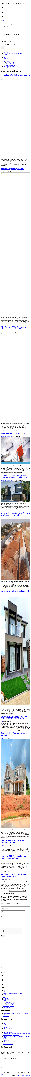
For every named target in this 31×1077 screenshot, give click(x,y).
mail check (5, 1041)
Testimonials (6, 58)
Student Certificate (10, 65)
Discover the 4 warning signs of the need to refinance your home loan (15, 514)
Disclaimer (5, 1027)
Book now (5, 1026)
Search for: (5, 890)
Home (4, 51)
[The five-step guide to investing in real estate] (15, 650)
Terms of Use (6, 1031)
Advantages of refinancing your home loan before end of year (14, 875)
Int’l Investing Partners (8, 66)
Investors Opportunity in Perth (12, 169)
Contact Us (6, 60)
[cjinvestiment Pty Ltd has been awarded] (15, 117)
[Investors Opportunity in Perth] (15, 244)
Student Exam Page (10, 63)
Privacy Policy (6, 1029)
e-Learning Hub (10, 62)
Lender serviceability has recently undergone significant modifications (14, 476)
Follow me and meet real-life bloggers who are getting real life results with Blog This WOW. (16, 1034)
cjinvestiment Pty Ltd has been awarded (15, 75)
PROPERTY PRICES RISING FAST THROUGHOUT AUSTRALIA (14, 717)
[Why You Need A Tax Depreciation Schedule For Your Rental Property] (15, 377)
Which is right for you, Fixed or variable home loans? (12, 841)
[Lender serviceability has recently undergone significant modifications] (15, 491)
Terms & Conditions (8, 1028)
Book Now (6, 54)
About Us (5, 52)
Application (6, 1042)
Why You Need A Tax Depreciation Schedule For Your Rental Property (14, 328)
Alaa (2, 1074)
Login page (6, 1038)
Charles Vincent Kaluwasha (7, 332)
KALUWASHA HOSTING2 (23, 1075)
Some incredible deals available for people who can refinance (14, 857)
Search (24, 890)
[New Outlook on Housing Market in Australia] (15, 783)
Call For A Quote (4, 18)
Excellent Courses (7, 67)
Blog (4, 56)
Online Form (6, 1040)
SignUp (18, 903)
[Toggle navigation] (2, 47)
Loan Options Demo (8, 1044)
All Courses (6, 61)
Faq (4, 57)
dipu (2, 78)
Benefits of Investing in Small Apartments (12, 53)
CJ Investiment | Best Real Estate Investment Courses (15, 1013)
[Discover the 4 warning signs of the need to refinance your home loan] (15, 549)
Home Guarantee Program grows (13, 433)
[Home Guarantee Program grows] (15, 450)
